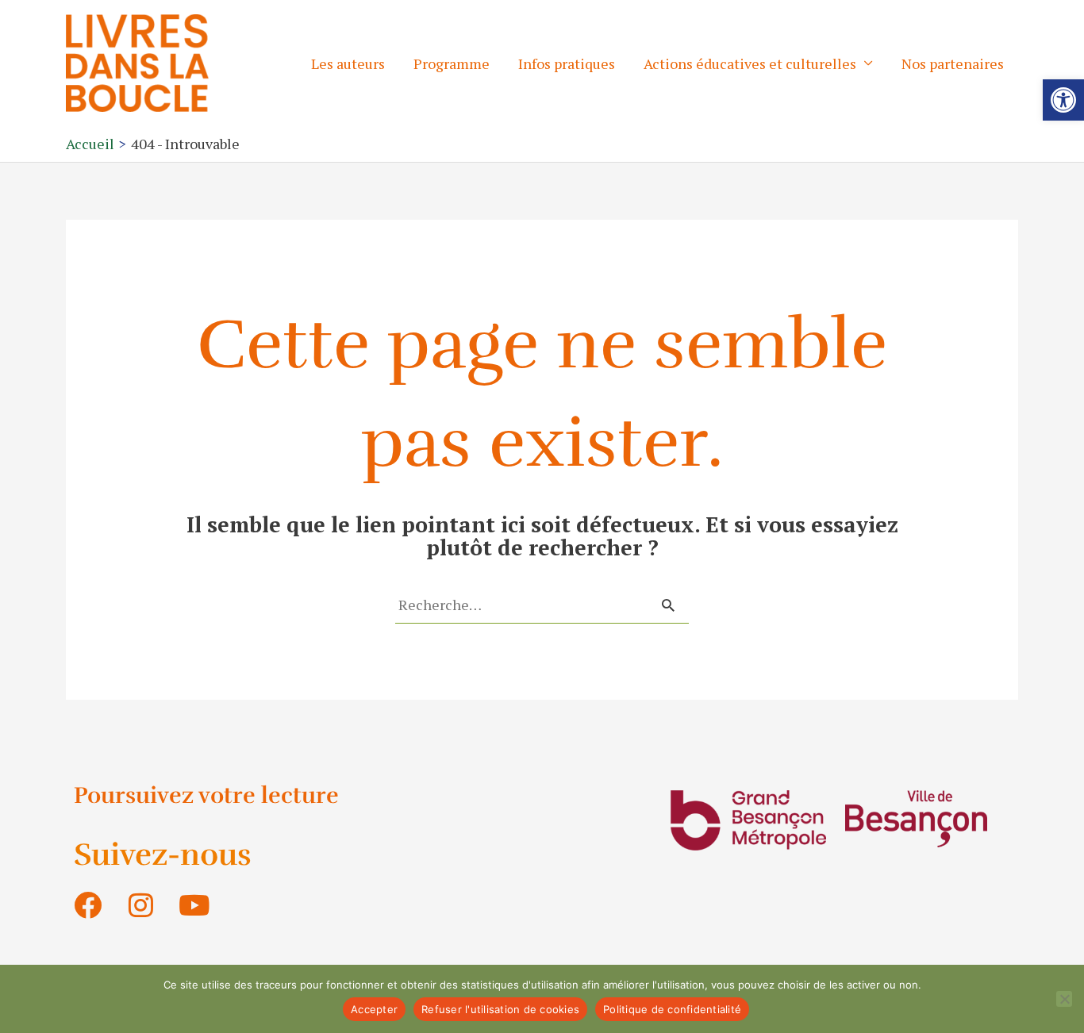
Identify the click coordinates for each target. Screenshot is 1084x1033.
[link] (1063, 100)
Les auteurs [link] (348, 63)
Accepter (374, 1009)
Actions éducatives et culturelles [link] (750, 63)
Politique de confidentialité (672, 1009)
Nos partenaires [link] (952, 63)
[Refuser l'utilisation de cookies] (1064, 999)
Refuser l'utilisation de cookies (500, 1009)
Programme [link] (451, 63)
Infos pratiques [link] (566, 63)
